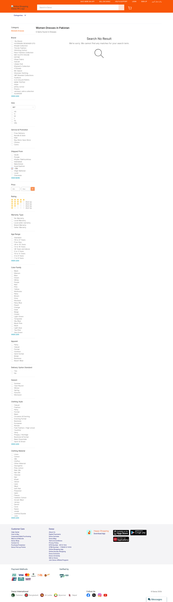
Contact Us (15, 543)
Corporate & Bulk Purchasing (21, 536)
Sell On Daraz (104, 1)
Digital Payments (55, 534)
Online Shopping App (56, 549)
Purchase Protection (18, 545)
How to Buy (15, 534)
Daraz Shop (15, 541)
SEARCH (121, 7)
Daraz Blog (52, 538)
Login (134, 1)
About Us (52, 532)
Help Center (15, 532)
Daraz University (54, 556)
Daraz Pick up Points (18, 547)
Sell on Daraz (53, 558)
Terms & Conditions (55, 541)
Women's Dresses (17, 31)
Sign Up (144, 1)
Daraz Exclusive (54, 554)
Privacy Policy (54, 543)
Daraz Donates (54, 536)
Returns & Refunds (17, 538)
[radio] (12, 200)
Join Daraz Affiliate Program (58, 560)
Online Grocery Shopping (57, 551)
